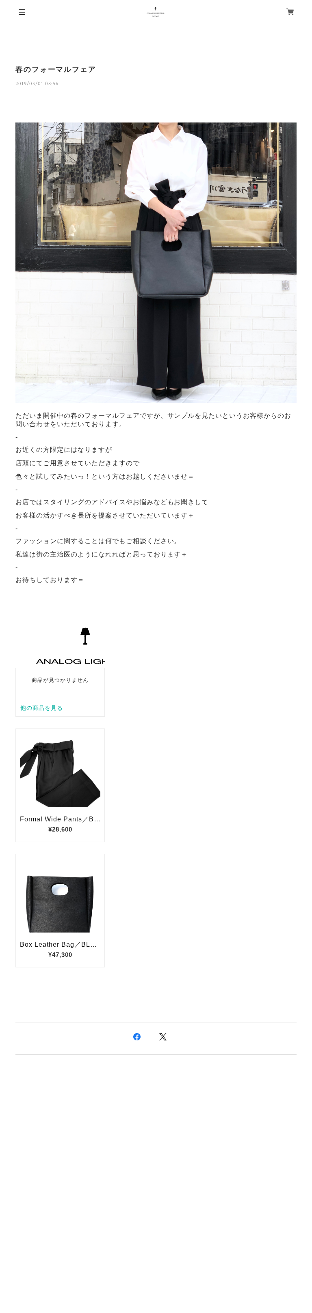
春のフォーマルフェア (55, 69)
